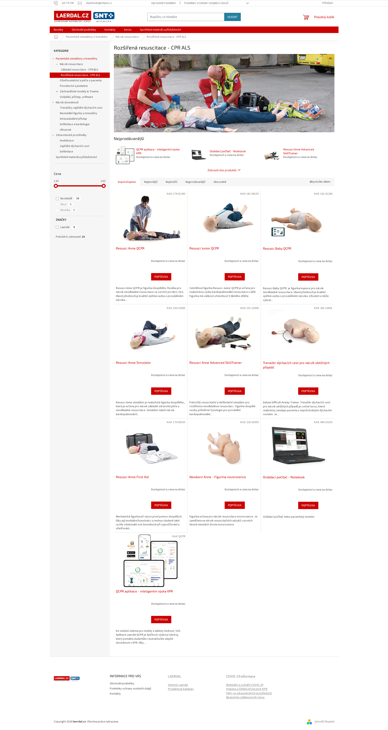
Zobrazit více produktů (222, 170)
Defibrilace (66, 152)
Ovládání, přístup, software (76, 97)
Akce (65, 204)
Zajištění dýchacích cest (74, 146)
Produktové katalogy (181, 689)
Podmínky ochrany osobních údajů (206, 3)
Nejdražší (171, 182)
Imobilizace (67, 141)
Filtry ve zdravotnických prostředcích (249, 693)
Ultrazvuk (65, 130)
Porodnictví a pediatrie (74, 86)
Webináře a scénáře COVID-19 (244, 685)
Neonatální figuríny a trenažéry (78, 113)
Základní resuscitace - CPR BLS (79, 70)
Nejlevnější (150, 182)
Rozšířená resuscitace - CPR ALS (80, 75)
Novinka (67, 210)
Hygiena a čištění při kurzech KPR (246, 689)
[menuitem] (58, 29)
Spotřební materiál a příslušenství (76, 157)
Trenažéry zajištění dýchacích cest (81, 108)
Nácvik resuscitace (71, 64)
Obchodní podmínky (163, 3)
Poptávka (161, 276)
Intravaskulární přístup (73, 119)
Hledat (232, 17)
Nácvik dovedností (67, 102)
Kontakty (115, 694)
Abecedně (220, 182)
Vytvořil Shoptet (324, 722)
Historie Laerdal (178, 685)
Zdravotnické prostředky (71, 135)
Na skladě (69, 198)
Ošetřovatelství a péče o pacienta (81, 80)
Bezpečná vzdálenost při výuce (245, 697)
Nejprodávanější (195, 182)
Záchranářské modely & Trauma (79, 91)
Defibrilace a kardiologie (75, 124)
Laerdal (67, 227)
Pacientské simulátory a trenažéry (76, 59)
